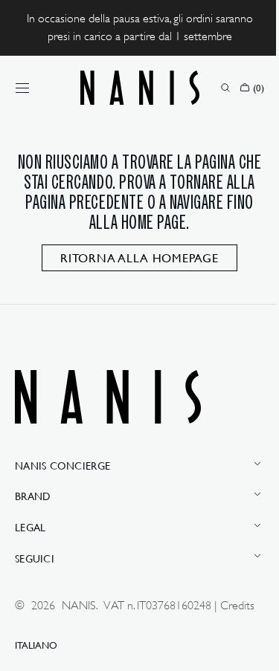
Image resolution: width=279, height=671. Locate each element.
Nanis (79, 605)
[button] (22, 87)
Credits (32, 622)
